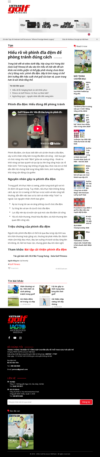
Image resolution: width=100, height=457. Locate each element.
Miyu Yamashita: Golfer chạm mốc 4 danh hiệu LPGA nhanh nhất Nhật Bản (83, 239)
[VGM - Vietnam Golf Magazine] (19, 8)
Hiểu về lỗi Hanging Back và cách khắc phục (29, 90)
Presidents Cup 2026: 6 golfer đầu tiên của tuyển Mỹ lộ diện (82, 210)
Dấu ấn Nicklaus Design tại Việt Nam (71, 39)
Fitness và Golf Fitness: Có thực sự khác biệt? (30, 93)
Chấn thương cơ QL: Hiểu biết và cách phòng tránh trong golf (27, 290)
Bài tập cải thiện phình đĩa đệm (46, 249)
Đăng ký (86, 402)
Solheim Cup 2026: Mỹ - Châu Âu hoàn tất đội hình (83, 141)
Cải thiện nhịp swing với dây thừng (58, 301)
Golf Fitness (14, 264)
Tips (10, 45)
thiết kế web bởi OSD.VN (50, 456)
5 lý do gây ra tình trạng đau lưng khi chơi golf (58, 290)
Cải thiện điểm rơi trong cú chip (27, 300)
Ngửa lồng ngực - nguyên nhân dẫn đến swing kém (32, 96)
